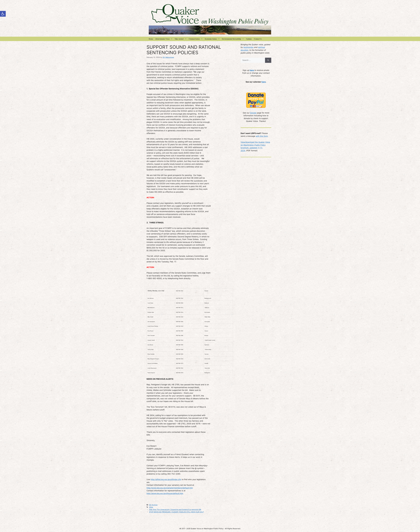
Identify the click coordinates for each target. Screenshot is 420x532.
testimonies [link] (248, 47)
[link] (3, 14)
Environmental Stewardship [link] (231, 39)
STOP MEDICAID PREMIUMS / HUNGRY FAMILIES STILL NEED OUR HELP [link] (176, 512)
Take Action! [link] (179, 39)
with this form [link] (262, 136)
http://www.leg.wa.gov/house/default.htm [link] (165, 493)
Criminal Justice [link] (194, 39)
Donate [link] (253, 113)
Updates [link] (249, 39)
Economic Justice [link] (211, 39)
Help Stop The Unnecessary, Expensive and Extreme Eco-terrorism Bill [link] (175, 509)
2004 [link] (151, 507)
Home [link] (151, 39)
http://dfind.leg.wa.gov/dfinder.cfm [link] (166, 479)
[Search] (268, 60)
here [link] (264, 82)
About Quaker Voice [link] (162, 39)
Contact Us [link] (258, 39)
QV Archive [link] (153, 505)
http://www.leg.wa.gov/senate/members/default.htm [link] (170, 488)
